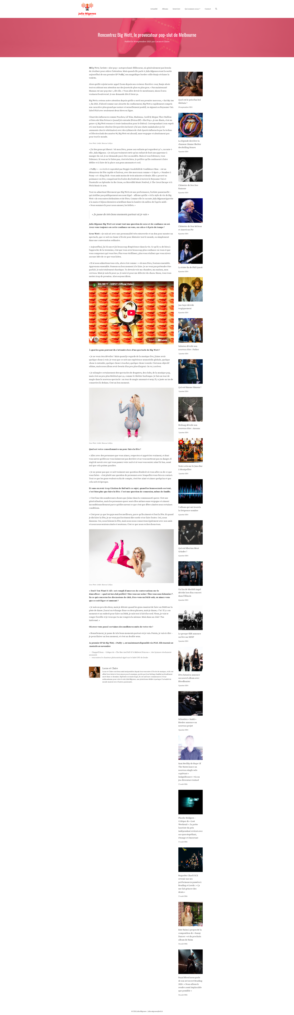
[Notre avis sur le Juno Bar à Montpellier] (190, 460)
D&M (147, 597)
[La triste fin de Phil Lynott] (190, 262)
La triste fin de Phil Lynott (190, 267)
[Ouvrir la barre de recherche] (216, 9)
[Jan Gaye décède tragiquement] (190, 300)
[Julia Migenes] (87, 8)
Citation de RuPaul (119, 488)
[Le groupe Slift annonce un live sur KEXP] (190, 628)
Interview (176, 9)
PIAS (155, 643)
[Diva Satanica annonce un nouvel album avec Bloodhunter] (190, 669)
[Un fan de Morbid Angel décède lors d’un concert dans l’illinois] (190, 584)
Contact (208, 9)
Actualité (153, 9)
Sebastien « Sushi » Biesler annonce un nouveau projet (187, 722)
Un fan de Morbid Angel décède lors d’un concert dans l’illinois (189, 592)
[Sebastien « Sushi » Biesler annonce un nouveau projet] (190, 714)
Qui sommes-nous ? (192, 9)
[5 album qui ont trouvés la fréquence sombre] (190, 501)
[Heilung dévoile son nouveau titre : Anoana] (190, 419)
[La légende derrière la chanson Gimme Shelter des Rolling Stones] (190, 135)
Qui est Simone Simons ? (189, 387)
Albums (165, 9)
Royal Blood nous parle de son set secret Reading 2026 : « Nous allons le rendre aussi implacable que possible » (190, 984)
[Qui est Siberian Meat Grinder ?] (190, 543)
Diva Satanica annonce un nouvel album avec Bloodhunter (189, 678)
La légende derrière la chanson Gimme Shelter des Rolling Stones (189, 144)
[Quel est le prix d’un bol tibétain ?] (190, 94)
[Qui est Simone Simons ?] (190, 382)
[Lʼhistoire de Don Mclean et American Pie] (190, 221)
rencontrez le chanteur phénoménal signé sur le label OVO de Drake (120, 658)
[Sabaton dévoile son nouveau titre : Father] (190, 341)
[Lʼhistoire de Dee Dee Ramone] (190, 180)
